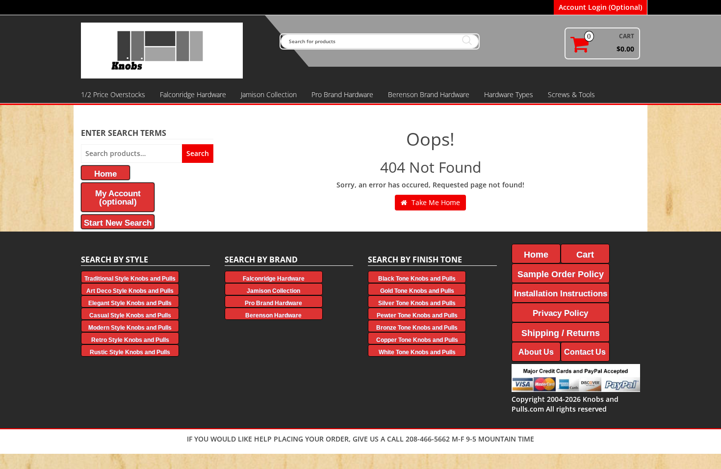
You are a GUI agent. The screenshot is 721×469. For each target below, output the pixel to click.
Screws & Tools (571, 94)
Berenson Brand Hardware (428, 94)
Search (197, 153)
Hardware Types (508, 94)
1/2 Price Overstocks (113, 94)
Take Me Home (435, 202)
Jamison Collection (269, 94)
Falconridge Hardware (193, 94)
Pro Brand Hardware (342, 94)
